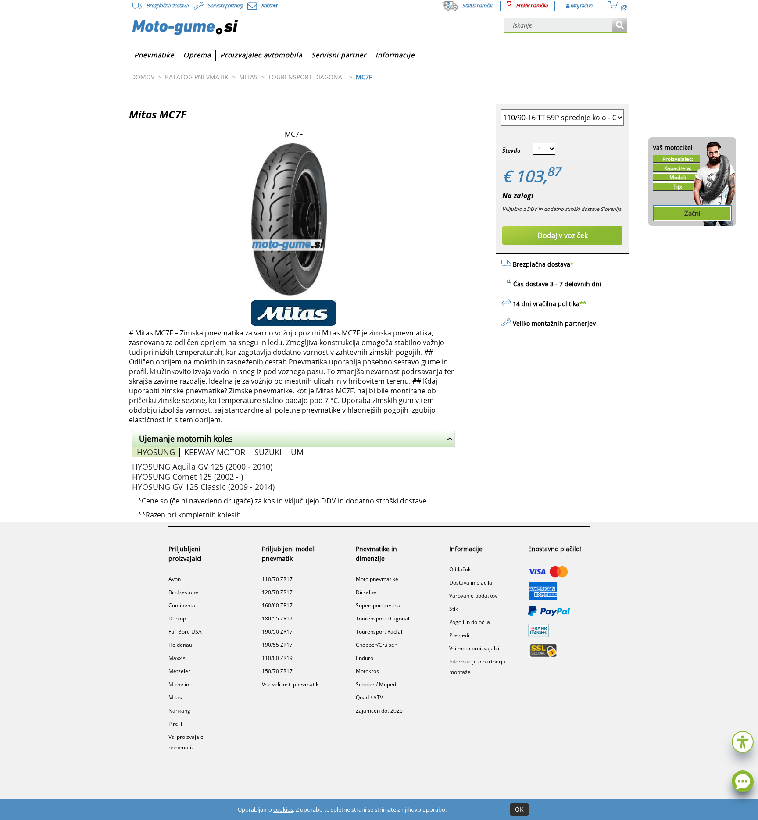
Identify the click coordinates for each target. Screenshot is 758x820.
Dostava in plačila (470, 582)
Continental (182, 605)
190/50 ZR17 (277, 631)
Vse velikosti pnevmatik (290, 684)
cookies (283, 809)
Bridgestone (183, 592)
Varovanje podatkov (473, 595)
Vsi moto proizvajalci (474, 648)
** (582, 303)
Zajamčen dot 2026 (379, 710)
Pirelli (175, 723)
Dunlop (177, 618)
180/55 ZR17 (277, 618)
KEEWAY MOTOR (214, 452)
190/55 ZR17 (277, 645)
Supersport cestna (378, 605)
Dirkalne (366, 592)
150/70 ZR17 (277, 671)
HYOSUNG (156, 452)
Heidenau (180, 645)
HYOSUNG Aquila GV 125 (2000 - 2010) (202, 466)
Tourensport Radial (379, 631)
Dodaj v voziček (562, 235)
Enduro (364, 658)
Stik (453, 609)
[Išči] (619, 25)
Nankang (179, 710)
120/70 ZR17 (277, 592)
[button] (743, 741)
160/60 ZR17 (277, 605)
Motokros (367, 671)
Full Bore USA (185, 631)
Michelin (178, 684)
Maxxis (177, 658)
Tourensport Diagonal (382, 618)
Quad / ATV (369, 697)
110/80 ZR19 (277, 658)
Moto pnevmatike (377, 579)
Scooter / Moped (376, 684)
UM (297, 452)
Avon (174, 579)
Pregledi (459, 635)
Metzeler (179, 671)
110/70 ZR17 (277, 579)
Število (511, 150)
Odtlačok (460, 569)
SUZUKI (268, 452)
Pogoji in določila (469, 622)
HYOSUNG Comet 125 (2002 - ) (187, 476)
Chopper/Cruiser (376, 645)
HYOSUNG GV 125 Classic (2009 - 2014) (203, 486)
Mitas (175, 697)
